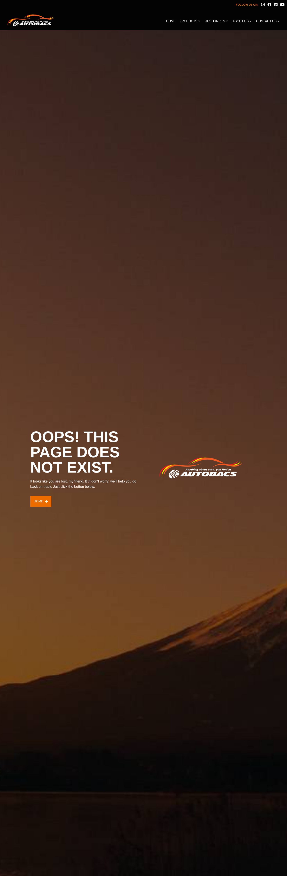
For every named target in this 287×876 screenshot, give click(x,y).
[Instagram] (263, 4)
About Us (241, 21)
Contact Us (266, 21)
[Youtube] (282, 4)
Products (188, 21)
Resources (215, 21)
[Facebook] (269, 4)
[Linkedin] (276, 4)
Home (171, 21)
